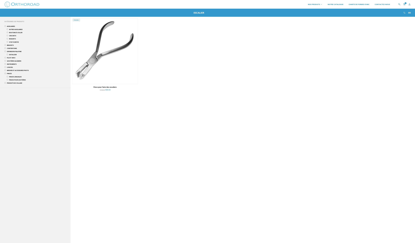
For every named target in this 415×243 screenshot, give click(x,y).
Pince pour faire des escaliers (105, 87)
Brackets (10, 45)
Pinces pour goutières (17, 80)
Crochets (12, 36)
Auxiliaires (11, 26)
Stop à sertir (14, 42)
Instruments (12, 64)
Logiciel (10, 67)
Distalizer (13, 55)
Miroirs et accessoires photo (18, 70)
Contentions (12, 48)
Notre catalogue (335, 4)
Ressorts (12, 39)
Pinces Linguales (15, 77)
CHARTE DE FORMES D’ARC (359, 4)
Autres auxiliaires (15, 29)
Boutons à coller (15, 33)
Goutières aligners (14, 61)
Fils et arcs (11, 58)
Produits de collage (14, 83)
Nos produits (314, 4)
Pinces (9, 73)
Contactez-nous (382, 4)
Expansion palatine (14, 51)
